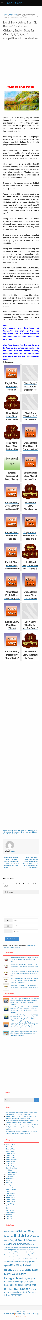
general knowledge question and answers (16, 1254)
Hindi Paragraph (10, 1174)
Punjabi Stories (10, 1202)
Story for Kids (10, 1210)
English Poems (10, 1162)
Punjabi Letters (10, 1200)
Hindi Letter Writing (11, 1172)
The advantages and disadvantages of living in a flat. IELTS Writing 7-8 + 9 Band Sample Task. (24, 960)
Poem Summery (11, 1193)
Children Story (12, 14)
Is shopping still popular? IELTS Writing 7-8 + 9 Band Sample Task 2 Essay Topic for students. (24, 986)
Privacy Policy (8, 1314)
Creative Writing (10, 1149)
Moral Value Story (27, 832)
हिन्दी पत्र (34, 1292)
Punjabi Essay (10, 1197)
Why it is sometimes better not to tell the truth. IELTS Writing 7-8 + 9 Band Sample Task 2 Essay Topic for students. (24, 980)
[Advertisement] (21, 63)
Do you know (10, 1151)
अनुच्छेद (6, 1292)
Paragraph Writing (16, 1278)
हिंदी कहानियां (9, 1214)
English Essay (10, 1155)
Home (5, 14)
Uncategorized (10, 1212)
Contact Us (19, 1314)
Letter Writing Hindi (18, 1270)
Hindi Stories (10, 1178)
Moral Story (16, 832)
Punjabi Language (18, 1281)
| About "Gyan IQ (31, 1314)
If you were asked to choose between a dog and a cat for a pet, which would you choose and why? (24, 973)
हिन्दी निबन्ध (27, 1292)
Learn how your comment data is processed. (19, 946)
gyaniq (15, 830)
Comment (10, 892)
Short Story (9, 1206)
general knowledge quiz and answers (24, 1256)
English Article (10, 1153)
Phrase (8, 1191)
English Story (33, 830)
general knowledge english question (27, 1252)
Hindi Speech (10, 1176)
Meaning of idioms (11, 1185)
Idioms (8, 1180)
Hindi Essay (9, 1170)
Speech (25, 1288)
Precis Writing (10, 1195)
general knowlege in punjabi (12, 1259)
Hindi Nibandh (13, 1261)
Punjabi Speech (21, 1284)
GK (22, 1258)
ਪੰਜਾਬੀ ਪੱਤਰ (9, 1218)
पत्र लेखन (12, 1292)
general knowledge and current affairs (21, 1248)
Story (10, 834)
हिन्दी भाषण (7, 1295)
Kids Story (8, 832)
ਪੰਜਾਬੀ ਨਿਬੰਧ (9, 1216)
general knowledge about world (23, 1247)
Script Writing (10, 1204)
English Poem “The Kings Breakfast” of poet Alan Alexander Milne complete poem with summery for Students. (23, 1033)
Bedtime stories (10, 1231)
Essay (28, 1240)
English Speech (10, 1164)
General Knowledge (11, 1168)
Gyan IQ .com (14, 3)
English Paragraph (11, 1159)
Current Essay (8, 1236)
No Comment (17, 834)
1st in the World (10, 1145)
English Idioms (10, 1157)
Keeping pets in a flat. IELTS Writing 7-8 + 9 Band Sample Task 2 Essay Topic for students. (24, 965)
